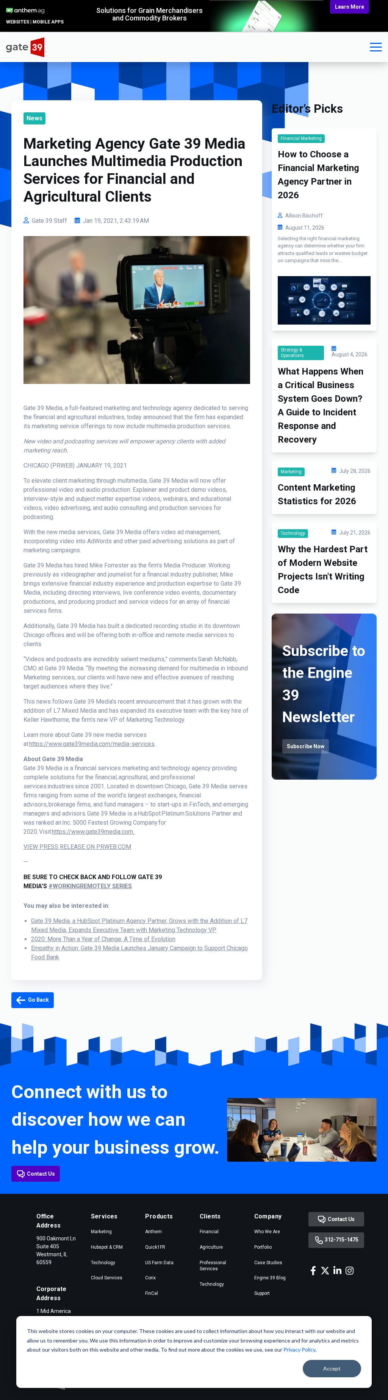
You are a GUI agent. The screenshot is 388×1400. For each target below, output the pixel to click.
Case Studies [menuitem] (268, 1262)
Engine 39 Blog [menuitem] (270, 1277)
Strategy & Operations (292, 352)
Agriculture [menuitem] (211, 1247)
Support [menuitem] (262, 1293)
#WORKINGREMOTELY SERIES (90, 886)
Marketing (291, 471)
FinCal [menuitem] (151, 1293)
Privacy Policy (299, 1349)
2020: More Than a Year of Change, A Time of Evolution (103, 939)
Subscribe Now (305, 746)
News (34, 118)
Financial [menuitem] (209, 1231)
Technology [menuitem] (103, 1262)
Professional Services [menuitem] (213, 1266)
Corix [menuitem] (150, 1277)
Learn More (349, 7)
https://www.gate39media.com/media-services (92, 743)
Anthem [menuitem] (153, 1231)
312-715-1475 (341, 1240)
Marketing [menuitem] (101, 1231)
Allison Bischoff (304, 215)
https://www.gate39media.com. (93, 831)
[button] (376, 47)
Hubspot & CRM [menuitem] (107, 1247)
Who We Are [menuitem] (267, 1231)
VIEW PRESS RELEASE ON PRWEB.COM (77, 846)
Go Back (38, 1000)
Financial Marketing (301, 138)
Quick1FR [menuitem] (155, 1247)
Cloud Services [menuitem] (106, 1277)
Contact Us (41, 1174)
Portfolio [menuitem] (263, 1247)
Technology (293, 533)
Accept (332, 1368)
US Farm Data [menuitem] (159, 1262)
